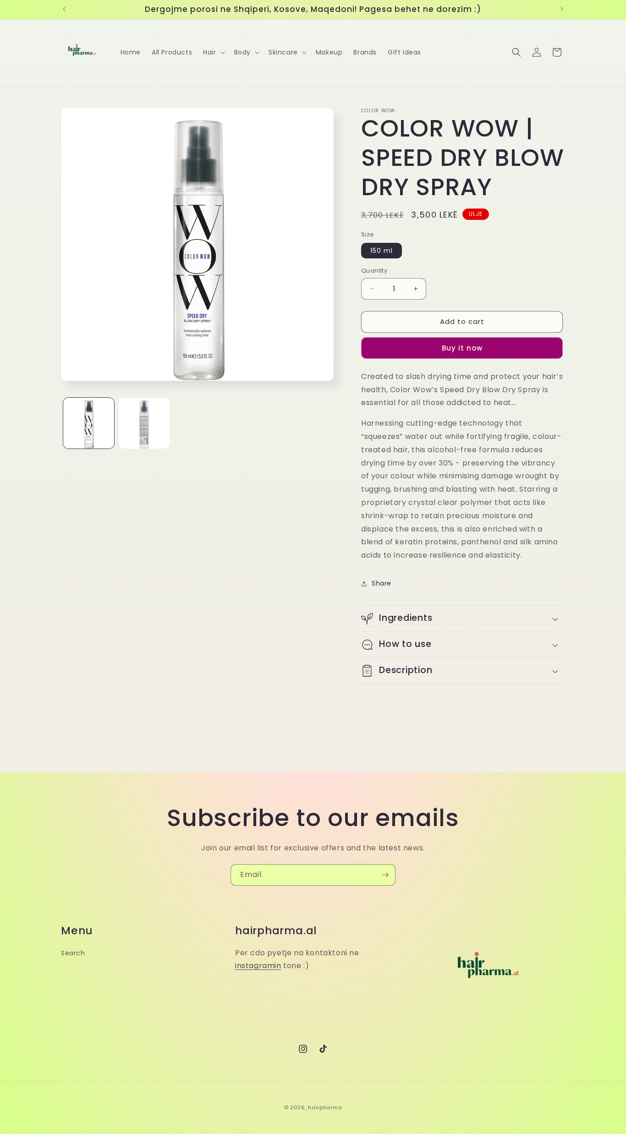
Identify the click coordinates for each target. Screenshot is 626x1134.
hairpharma (325, 1107)
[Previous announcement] (64, 9)
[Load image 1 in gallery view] (88, 423)
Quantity (374, 270)
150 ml (381, 250)
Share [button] (381, 583)
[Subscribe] (385, 875)
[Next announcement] (562, 9)
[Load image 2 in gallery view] (144, 423)
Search (73, 953)
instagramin (258, 965)
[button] (213, 52)
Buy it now (462, 348)
